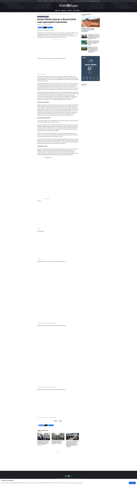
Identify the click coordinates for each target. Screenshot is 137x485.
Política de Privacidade (78, 482)
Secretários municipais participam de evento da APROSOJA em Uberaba (57, 442)
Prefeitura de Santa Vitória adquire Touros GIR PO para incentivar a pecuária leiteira (93, 42)
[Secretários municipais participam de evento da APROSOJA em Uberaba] (58, 436)
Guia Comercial (77, 10)
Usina (61, 420)
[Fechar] (136, 479)
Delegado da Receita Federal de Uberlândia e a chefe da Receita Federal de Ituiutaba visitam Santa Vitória (43, 443)
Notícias (70, 10)
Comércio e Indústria (46, 14)
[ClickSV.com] (68, 5)
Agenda (64, 10)
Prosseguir (132, 482)
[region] (68, 482)
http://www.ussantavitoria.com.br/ (47, 30)
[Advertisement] (58, 47)
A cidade (58, 10)
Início (39, 14)
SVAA (56, 420)
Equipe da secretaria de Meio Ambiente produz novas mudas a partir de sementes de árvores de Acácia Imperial (93, 49)
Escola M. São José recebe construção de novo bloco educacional (87, 30)
